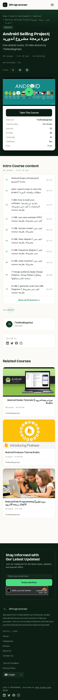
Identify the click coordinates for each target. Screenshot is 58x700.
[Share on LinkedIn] (27, 70)
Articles (6, 646)
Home (5, 16)
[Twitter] (12, 343)
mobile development (20, 16)
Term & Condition (11, 663)
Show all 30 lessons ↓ (29, 300)
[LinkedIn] (7, 343)
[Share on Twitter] (13, 70)
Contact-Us (8, 656)
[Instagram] (21, 343)
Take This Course (29, 112)
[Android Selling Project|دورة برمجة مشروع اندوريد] (29, 92)
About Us (7, 651)
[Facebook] (16, 343)
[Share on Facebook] (20, 70)
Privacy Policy (9, 668)
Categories (8, 641)
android (37, 16)
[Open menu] (52, 5)
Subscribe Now (29, 582)
